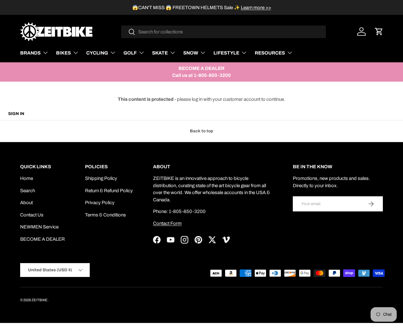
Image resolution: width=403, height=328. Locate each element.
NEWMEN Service (39, 226)
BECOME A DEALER (42, 239)
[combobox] (223, 32)
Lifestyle (226, 52)
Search (27, 190)
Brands (30, 52)
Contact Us (31, 214)
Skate (160, 52)
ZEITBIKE (39, 300)
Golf (130, 52)
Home (26, 178)
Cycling (97, 52)
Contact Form (167, 223)
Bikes (63, 52)
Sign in (16, 113)
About (26, 202)
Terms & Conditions (105, 214)
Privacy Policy (100, 202)
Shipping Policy (101, 178)
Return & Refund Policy (109, 190)
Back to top (201, 131)
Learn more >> (256, 7)
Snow (190, 52)
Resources (270, 52)
